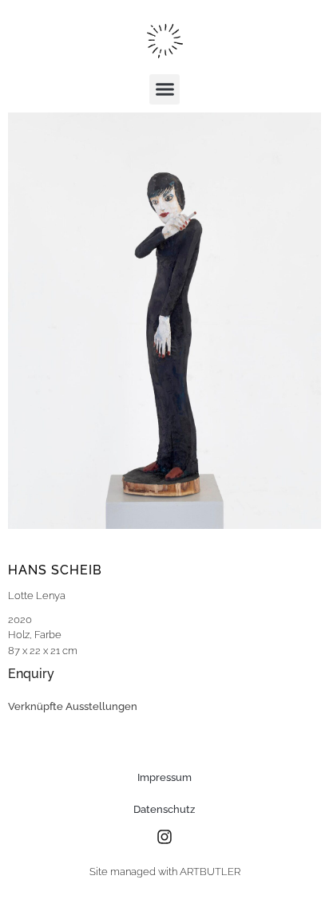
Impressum (164, 777)
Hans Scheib (55, 570)
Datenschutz (164, 809)
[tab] (72, 707)
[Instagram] (164, 837)
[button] (164, 89)
